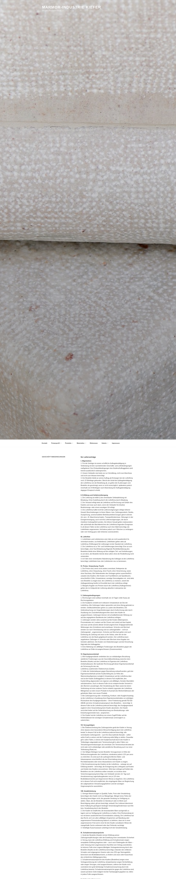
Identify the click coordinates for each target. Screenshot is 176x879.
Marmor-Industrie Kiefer (71, 7)
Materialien (80, 443)
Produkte (68, 443)
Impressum (116, 443)
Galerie (104, 443)
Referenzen (94, 443)
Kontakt (44, 443)
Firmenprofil (55, 443)
